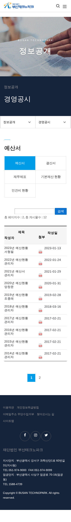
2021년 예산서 (14, 271)
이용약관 (8, 407)
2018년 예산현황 (16, 306)
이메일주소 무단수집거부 (18, 414)
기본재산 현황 (51, 176)
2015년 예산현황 (16, 341)
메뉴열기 (64, 6)
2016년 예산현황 (16, 329)
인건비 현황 (20, 190)
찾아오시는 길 (45, 414)
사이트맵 (8, 420)
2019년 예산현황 (16, 294)
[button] (29, 122)
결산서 (51, 163)
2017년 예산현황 (16, 318)
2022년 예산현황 (16, 259)
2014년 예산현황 (16, 353)
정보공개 (9, 122)
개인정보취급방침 (28, 407)
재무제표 (20, 176)
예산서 (20, 163)
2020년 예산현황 (16, 283)
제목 (21, 232)
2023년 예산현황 (16, 248)
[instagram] (35, 436)
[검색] (58, 6)
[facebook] (25, 436)
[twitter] (46, 436)
